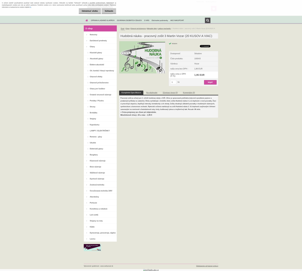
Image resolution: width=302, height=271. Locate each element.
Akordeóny (94, 197)
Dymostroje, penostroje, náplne (103, 233)
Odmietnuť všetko (90, 11)
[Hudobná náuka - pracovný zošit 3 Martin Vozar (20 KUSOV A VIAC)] (142, 42)
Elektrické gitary (96, 149)
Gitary (92, 47)
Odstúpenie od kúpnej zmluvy (207, 266)
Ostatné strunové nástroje (100, 95)
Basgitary (94, 155)
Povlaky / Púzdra (97, 101)
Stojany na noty (96, 221)
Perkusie (93, 203)
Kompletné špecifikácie (131, 93)
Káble (92, 227)
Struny (92, 107)
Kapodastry (94, 125)
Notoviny (93, 35)
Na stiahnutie (151, 93)
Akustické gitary (96, 59)
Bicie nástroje (95, 167)
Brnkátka (93, 113)
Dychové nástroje (97, 179)
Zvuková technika (97, 185)
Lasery (92, 239)
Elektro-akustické (97, 65)
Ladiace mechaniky (164, 28)
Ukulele (93, 143)
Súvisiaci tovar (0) (170, 93)
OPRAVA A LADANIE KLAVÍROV (103, 20)
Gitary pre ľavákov (97, 89)
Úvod (122, 28)
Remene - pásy (96, 137)
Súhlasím (109, 11)
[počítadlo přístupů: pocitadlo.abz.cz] (151, 270)
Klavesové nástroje (97, 161)
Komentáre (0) (189, 93)
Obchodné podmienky (160, 20)
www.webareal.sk (106, 266)
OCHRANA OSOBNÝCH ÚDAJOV (129, 20)
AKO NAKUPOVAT (177, 20)
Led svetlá (94, 215)
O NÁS (146, 20)
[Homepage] (86, 20)
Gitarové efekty (96, 77)
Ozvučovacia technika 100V (101, 191)
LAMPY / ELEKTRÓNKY (100, 131)
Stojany (93, 119)
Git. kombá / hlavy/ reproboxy (102, 71)
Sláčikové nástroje (97, 173)
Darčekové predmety (98, 41)
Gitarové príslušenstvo (99, 83)
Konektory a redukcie (98, 209)
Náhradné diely (152, 28)
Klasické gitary (96, 53)
